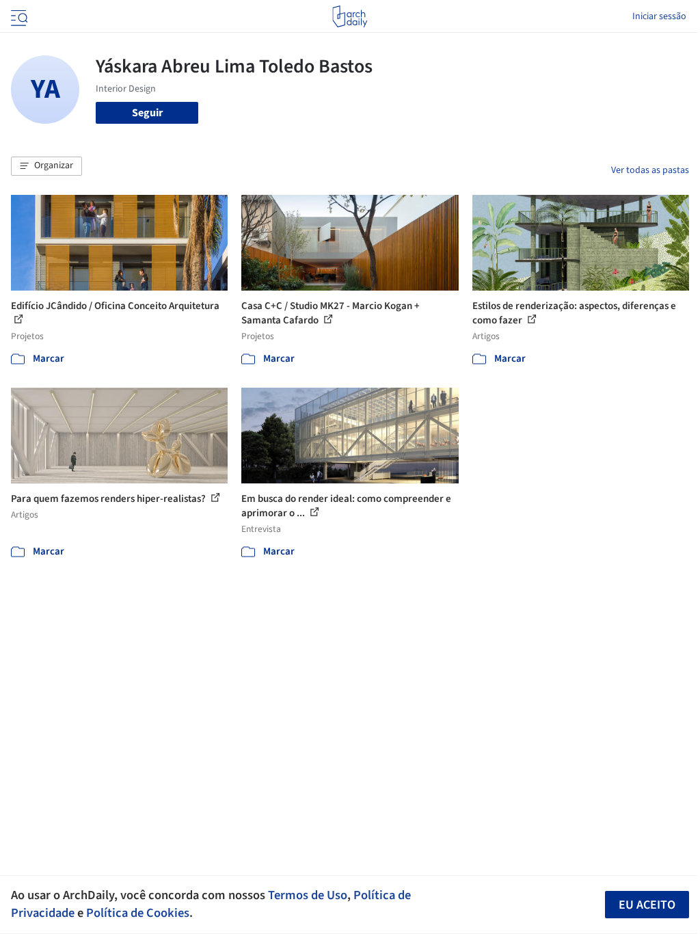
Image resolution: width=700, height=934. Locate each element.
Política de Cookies (137, 913)
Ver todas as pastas (650, 170)
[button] (46, 166)
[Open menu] (17, 16)
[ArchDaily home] (349, 16)
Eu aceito (647, 904)
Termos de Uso (307, 895)
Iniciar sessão (659, 16)
